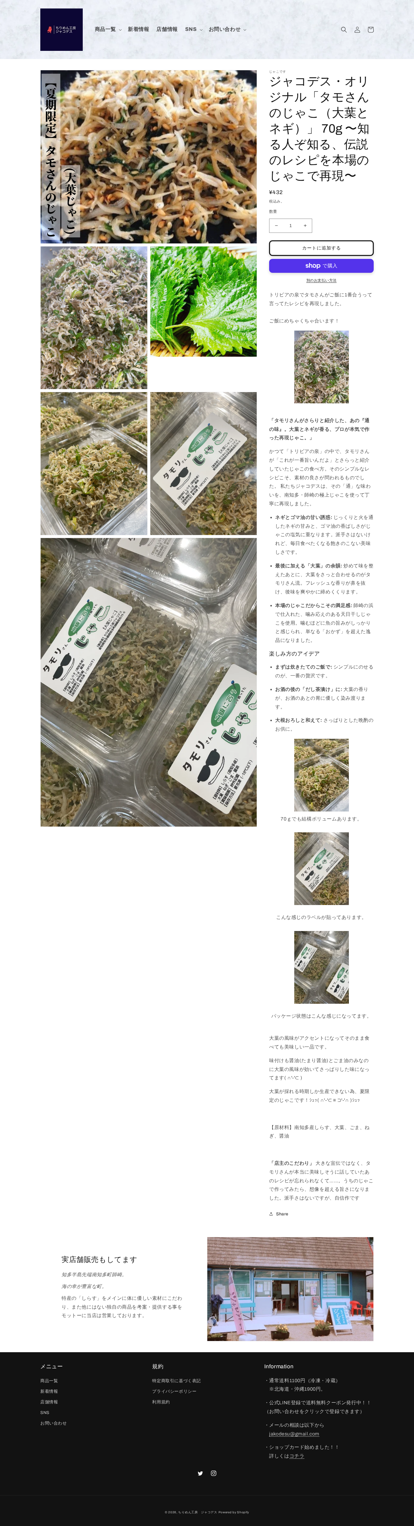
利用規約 (161, 1402)
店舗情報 (49, 1402)
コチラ (297, 1455)
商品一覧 (49, 1381)
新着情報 (49, 1391)
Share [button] (282, 1214)
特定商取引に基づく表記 (176, 1381)
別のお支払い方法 (321, 280)
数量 (273, 212)
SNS (44, 1412)
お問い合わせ (53, 1423)
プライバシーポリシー (174, 1391)
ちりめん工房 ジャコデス (197, 1512)
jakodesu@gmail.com (294, 1433)
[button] (107, 29)
